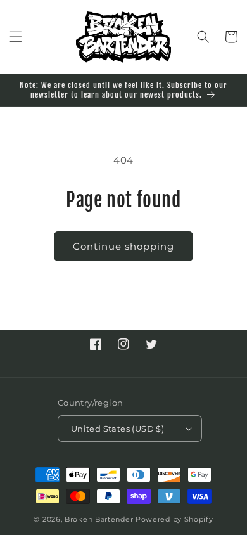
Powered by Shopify (174, 519)
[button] (16, 37)
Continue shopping (123, 246)
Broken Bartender (99, 519)
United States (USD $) (117, 428)
